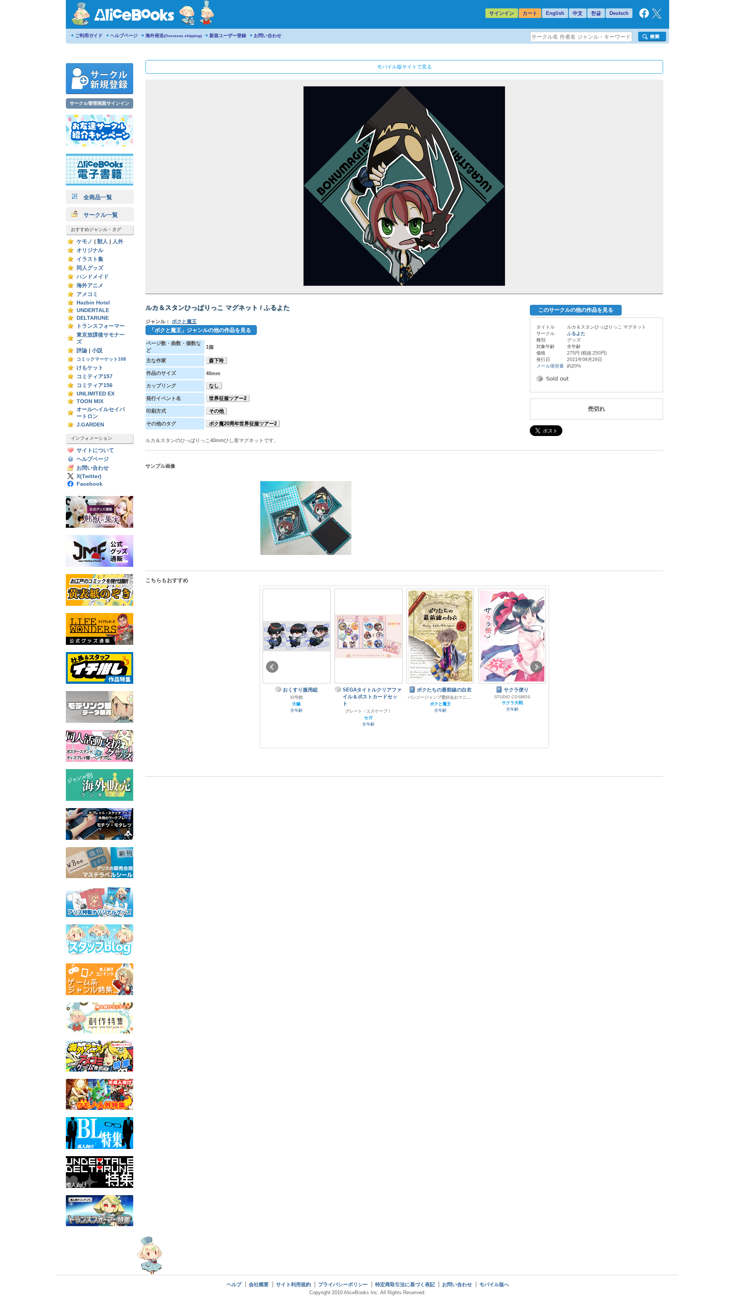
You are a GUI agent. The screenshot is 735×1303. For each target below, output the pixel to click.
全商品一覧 (95, 197)
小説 (97, 350)
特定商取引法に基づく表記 (405, 1284)
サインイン (501, 13)
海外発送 (173, 35)
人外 (118, 241)
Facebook (90, 484)
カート (530, 13)
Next (536, 667)
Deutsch (619, 13)
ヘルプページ (124, 35)
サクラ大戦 (512, 702)
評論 (82, 350)
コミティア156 (95, 385)
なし (214, 386)
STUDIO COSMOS (512, 697)
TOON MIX (90, 401)
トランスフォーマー (101, 326)
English (555, 13)
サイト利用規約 (293, 1284)
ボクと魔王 (184, 321)
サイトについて (95, 450)
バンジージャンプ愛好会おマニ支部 (440, 697)
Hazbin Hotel (93, 303)
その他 (216, 411)
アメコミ (87, 294)
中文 (578, 13)
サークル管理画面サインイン (99, 103)
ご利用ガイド (89, 35)
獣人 (102, 241)
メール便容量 (550, 366)
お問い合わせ (267, 35)
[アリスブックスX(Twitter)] (657, 17)
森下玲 (216, 360)
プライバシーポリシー (343, 1284)
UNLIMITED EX (95, 394)
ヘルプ (234, 1284)
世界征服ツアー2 (228, 398)
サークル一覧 (98, 214)
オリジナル (90, 250)
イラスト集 (90, 259)
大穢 (296, 703)
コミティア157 (95, 376)
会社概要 (259, 1284)
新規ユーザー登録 (227, 35)
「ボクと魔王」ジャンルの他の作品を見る (200, 330)
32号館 (296, 697)
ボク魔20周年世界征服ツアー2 (243, 423)
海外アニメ (90, 285)
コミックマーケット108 (101, 359)
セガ (368, 717)
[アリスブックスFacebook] (644, 16)
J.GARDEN (90, 425)
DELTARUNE (93, 318)
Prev (272, 667)
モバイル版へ (494, 1284)
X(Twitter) (89, 476)
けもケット (90, 368)
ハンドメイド (93, 277)
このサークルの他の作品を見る (575, 310)
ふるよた (576, 333)
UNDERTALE (93, 310)
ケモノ (85, 241)
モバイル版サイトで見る (404, 67)
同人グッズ (90, 268)
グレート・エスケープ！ (368, 711)
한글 (596, 13)
